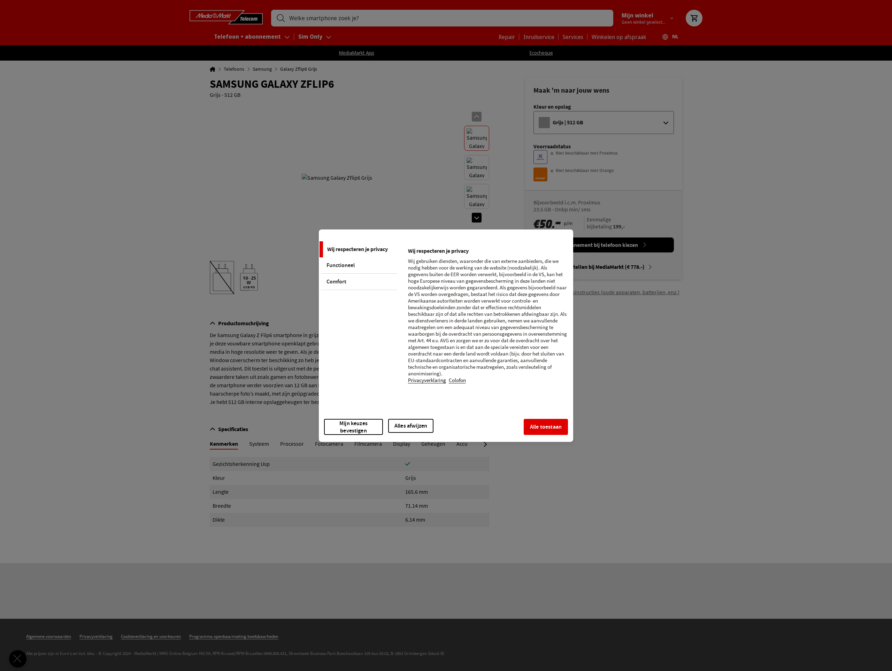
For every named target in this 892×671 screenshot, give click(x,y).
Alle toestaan (546, 426)
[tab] (358, 249)
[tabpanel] (488, 320)
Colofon (457, 380)
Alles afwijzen (410, 425)
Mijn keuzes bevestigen (353, 427)
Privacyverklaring (427, 380)
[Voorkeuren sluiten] (17, 659)
